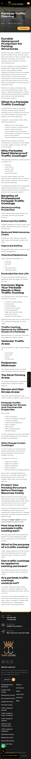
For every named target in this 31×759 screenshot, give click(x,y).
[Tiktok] (11, 662)
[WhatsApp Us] (3, 746)
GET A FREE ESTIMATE (11, 755)
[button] (28, 3)
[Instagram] (7, 662)
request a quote (15, 520)
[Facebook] (3, 662)
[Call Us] (3, 751)
